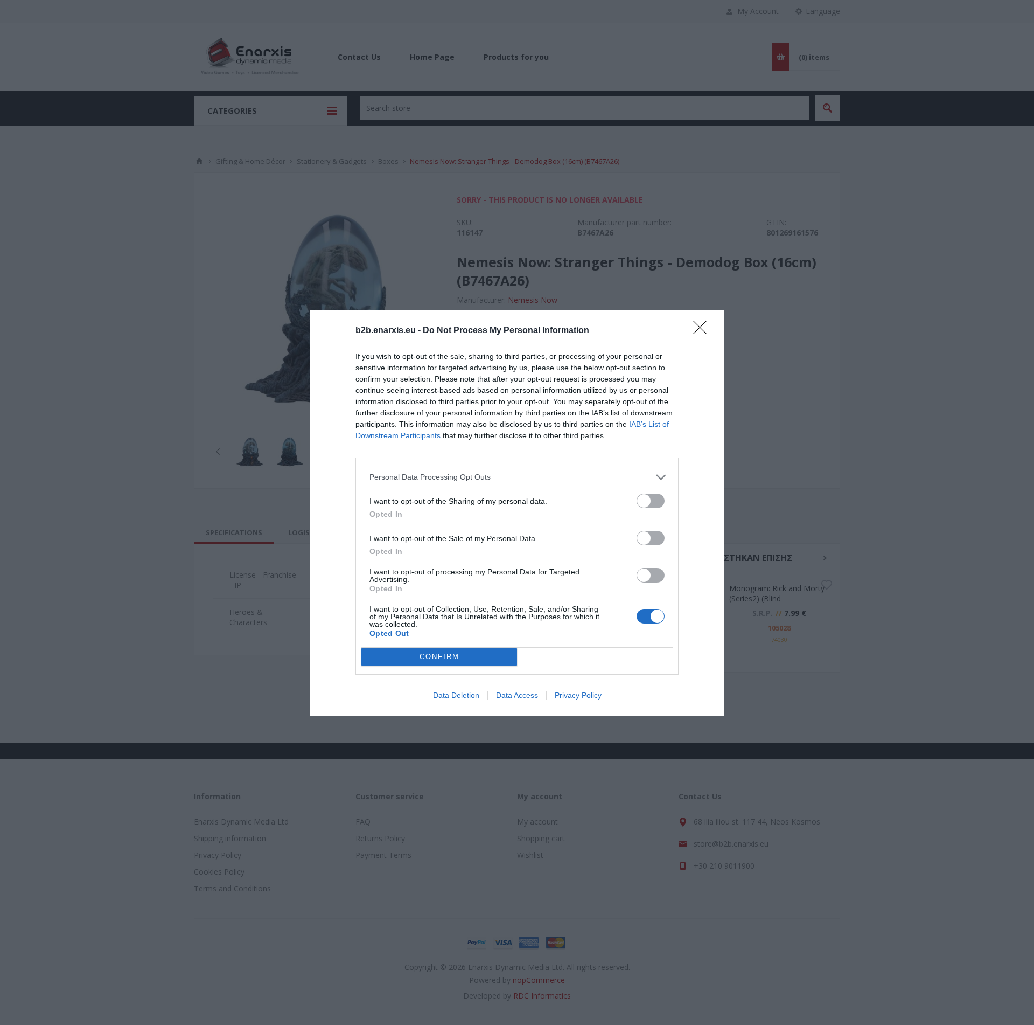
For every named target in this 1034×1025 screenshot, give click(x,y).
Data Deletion (456, 695)
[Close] (703, 331)
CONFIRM (439, 657)
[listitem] (517, 477)
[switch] (651, 501)
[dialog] (517, 513)
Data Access (517, 695)
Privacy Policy (578, 695)
